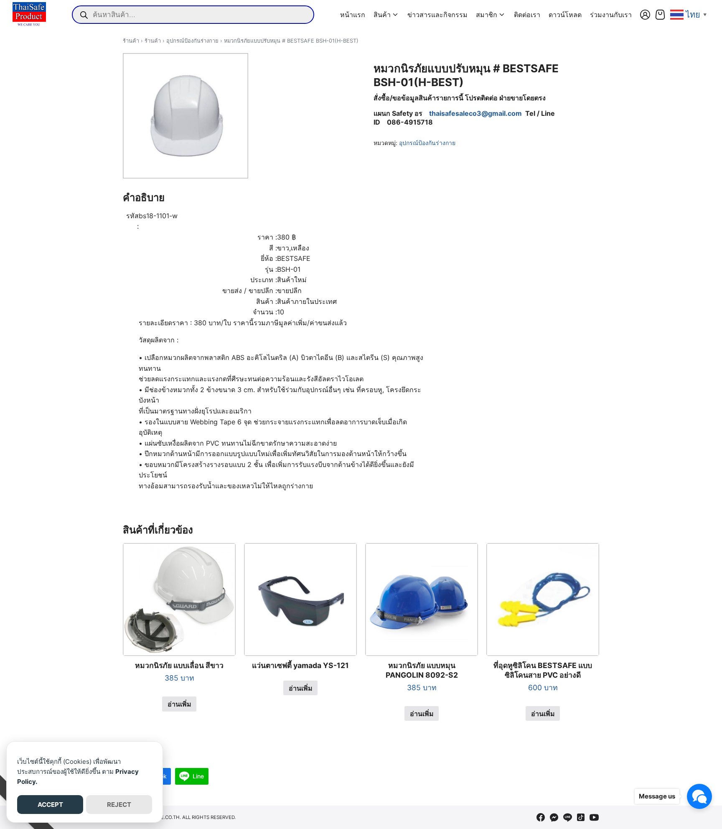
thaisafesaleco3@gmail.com (475, 113)
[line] (567, 817)
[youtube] (594, 817)
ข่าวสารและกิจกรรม (437, 14)
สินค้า (382, 14)
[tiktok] (581, 817)
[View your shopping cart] (660, 15)
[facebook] (541, 817)
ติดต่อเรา (527, 14)
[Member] (645, 15)
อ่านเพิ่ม (179, 704)
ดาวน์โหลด (565, 14)
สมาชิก (486, 14)
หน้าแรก (352, 14)
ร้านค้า (131, 41)
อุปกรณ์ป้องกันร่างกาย (192, 41)
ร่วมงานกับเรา (611, 14)
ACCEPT (50, 805)
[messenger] (554, 817)
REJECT (119, 805)
